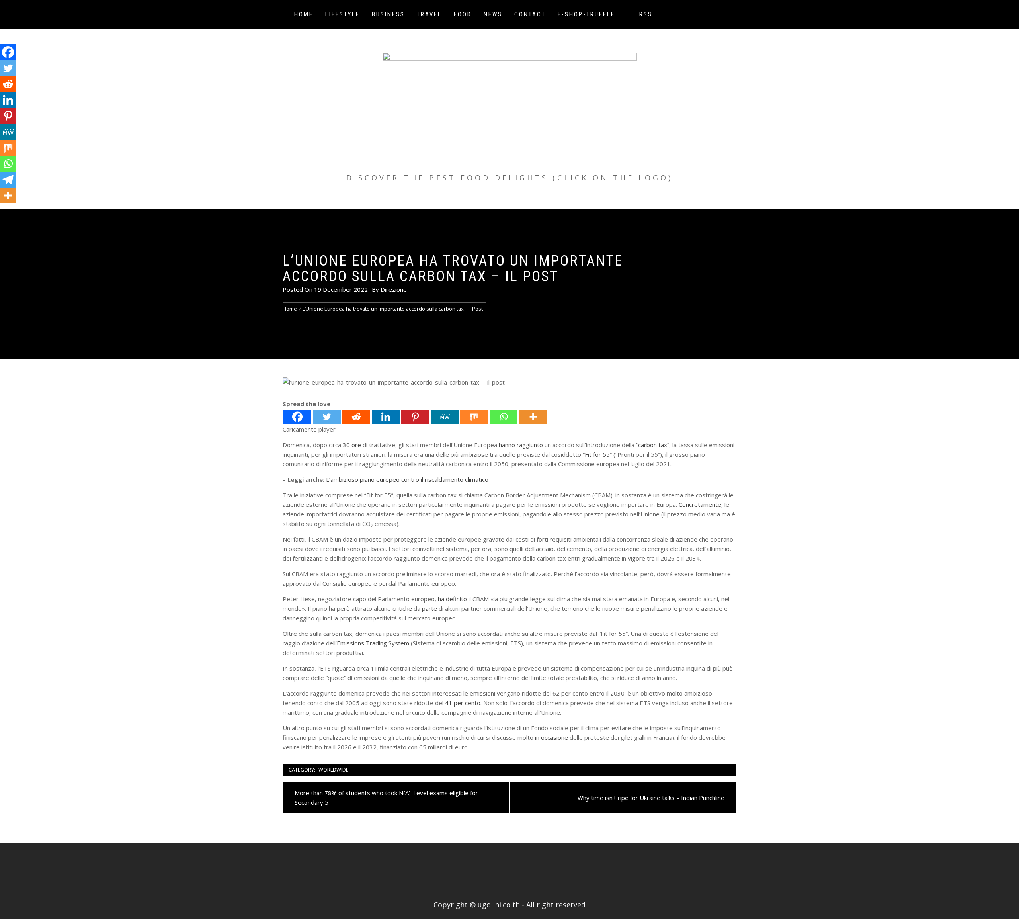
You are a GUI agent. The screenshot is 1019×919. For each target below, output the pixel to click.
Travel (429, 14)
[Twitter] (327, 417)
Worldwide (333, 769)
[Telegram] (8, 180)
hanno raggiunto (521, 445)
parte (429, 608)
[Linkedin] (386, 417)
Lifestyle (342, 14)
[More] (533, 417)
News (493, 14)
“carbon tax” (652, 445)
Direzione (394, 289)
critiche (402, 608)
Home (303, 14)
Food (463, 14)
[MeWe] (445, 417)
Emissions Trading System (373, 643)
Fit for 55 (597, 454)
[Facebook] (297, 417)
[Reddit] (356, 417)
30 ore (352, 445)
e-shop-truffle (586, 14)
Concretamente (700, 504)
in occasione (551, 737)
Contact (530, 14)
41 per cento (462, 703)
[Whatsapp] (503, 417)
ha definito (452, 599)
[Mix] (474, 417)
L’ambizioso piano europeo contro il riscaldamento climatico (407, 479)
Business (388, 14)
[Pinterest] (415, 417)
